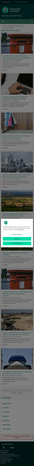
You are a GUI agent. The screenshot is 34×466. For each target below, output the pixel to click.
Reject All (17, 238)
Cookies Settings (17, 234)
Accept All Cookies (17, 243)
